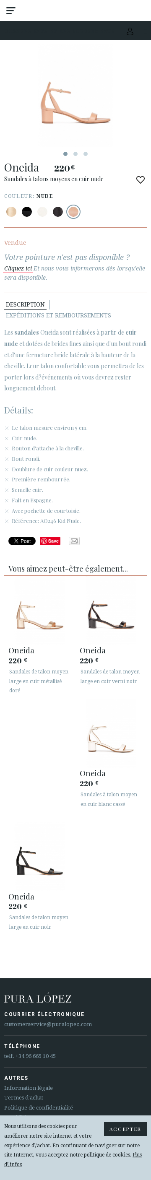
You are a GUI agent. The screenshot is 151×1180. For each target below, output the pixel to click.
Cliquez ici (18, 268)
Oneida (21, 650)
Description (25, 304)
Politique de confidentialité (38, 1108)
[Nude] (73, 212)
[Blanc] (42, 212)
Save (53, 541)
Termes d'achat (23, 1097)
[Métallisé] (11, 212)
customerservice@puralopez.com (48, 1024)
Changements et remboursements (59, 31)
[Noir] (27, 212)
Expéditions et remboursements (58, 315)
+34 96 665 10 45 (36, 1056)
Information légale (28, 1088)
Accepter (125, 1128)
